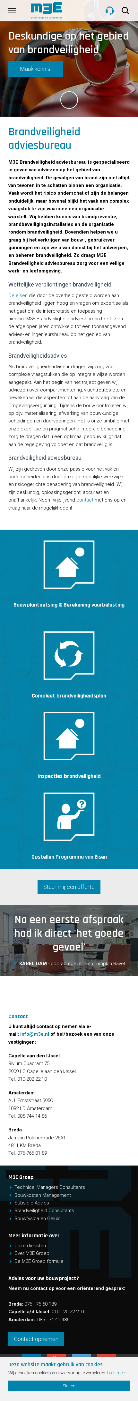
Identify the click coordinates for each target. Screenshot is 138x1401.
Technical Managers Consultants (49, 1187)
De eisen (18, 295)
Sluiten (69, 1385)
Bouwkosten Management (42, 1195)
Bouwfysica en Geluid (37, 1218)
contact (84, 500)
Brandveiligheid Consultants (44, 1210)
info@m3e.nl (34, 1034)
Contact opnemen (36, 1339)
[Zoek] (126, 10)
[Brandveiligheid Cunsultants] (60, 10)
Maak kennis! (36, 68)
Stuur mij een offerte (69, 886)
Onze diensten (30, 1245)
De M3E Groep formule (39, 1261)
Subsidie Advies (31, 1203)
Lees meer (116, 1372)
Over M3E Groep (31, 1253)
